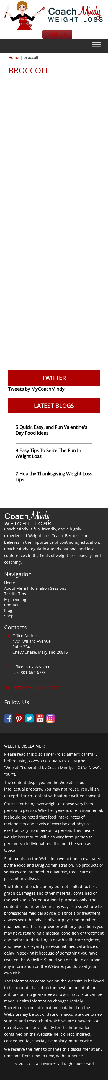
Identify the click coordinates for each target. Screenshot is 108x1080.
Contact (11, 604)
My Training (15, 599)
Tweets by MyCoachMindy (36, 389)
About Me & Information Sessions (35, 588)
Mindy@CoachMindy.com (36, 687)
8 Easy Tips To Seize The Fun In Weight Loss (48, 453)
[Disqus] (54, 156)
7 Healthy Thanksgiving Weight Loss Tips (54, 476)
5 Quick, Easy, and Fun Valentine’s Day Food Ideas (51, 430)
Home (13, 57)
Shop (9, 616)
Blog (8, 610)
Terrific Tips (15, 593)
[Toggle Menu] (96, 44)
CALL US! (57, 34)
